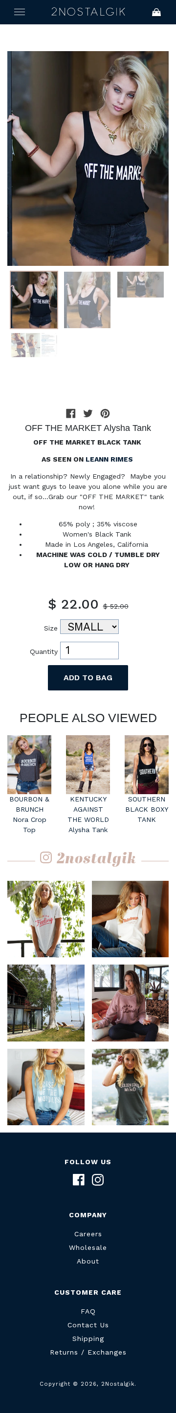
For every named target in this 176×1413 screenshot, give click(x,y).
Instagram (98, 1180)
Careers (88, 1234)
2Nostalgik (88, 12)
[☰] (19, 12)
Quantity (44, 651)
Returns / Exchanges (88, 1352)
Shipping (88, 1338)
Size (51, 628)
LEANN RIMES (110, 459)
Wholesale (88, 1247)
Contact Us (88, 1325)
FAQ (88, 1311)
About (88, 1261)
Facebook (79, 1180)
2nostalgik (96, 859)
